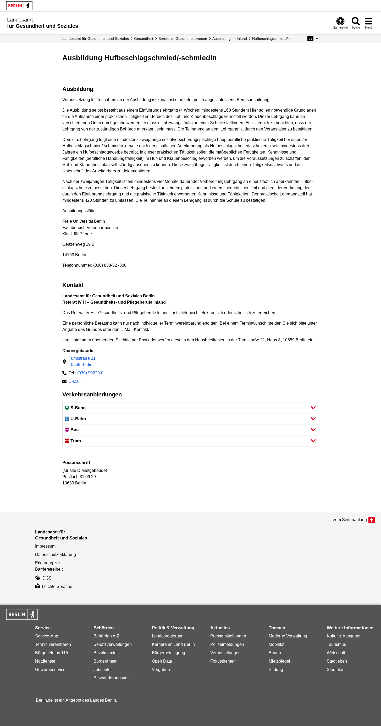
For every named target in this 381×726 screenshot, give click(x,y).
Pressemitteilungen (228, 636)
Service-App (46, 636)
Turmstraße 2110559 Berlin (82, 361)
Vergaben (161, 669)
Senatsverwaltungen (112, 644)
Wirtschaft (336, 653)
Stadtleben (337, 661)
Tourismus (336, 644)
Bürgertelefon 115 (51, 653)
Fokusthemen (223, 661)
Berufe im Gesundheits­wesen (182, 38)
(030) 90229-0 (90, 373)
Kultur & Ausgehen (344, 636)
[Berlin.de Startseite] (19, 5)
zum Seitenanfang (350, 519)
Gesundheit (143, 38)
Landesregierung (168, 636)
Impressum (45, 546)
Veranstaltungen (225, 653)
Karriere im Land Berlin (173, 644)
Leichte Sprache (57, 586)
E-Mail (75, 382)
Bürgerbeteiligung (168, 653)
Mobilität (276, 644)
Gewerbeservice (50, 669)
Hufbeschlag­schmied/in (271, 38)
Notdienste (45, 661)
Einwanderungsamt (111, 678)
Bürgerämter (105, 661)
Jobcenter (102, 669)
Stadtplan (336, 669)
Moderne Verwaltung (288, 636)
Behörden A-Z (106, 636)
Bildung (276, 669)
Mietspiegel (279, 661)
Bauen (275, 653)
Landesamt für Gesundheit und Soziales (95, 38)
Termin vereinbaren (53, 644)
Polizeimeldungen (227, 644)
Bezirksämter (105, 653)
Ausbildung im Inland (229, 38)
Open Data (162, 661)
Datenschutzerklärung (55, 554)
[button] (313, 38)
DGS (47, 578)
